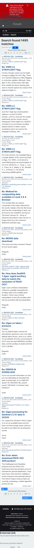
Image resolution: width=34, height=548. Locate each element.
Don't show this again (8, 25)
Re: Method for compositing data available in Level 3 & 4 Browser (14, 195)
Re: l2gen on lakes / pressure (12, 324)
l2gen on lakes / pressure (16, 318)
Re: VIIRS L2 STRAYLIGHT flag (11, 68)
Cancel (12, 547)
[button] (5, 53)
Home (9, 60)
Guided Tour (13, 29)
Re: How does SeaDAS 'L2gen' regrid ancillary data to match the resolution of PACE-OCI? (14, 279)
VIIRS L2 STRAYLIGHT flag (17, 62)
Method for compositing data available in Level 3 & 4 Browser (17, 185)
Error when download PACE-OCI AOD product (17, 450)
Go (19, 547)
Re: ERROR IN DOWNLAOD (9, 371)
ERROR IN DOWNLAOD (16, 364)
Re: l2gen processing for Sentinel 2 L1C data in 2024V (15, 415)
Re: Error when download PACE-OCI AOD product (13, 458)
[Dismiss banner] (27, 5)
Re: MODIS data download (10, 239)
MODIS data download (15, 233)
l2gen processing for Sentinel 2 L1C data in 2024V (16, 405)
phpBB (11, 523)
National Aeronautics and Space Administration (17, 517)
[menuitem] (28, 30)
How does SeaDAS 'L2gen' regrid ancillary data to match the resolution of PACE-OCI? (15, 267)
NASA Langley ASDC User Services (20, 515)
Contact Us (17, 521)
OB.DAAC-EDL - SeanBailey (13, 56)
